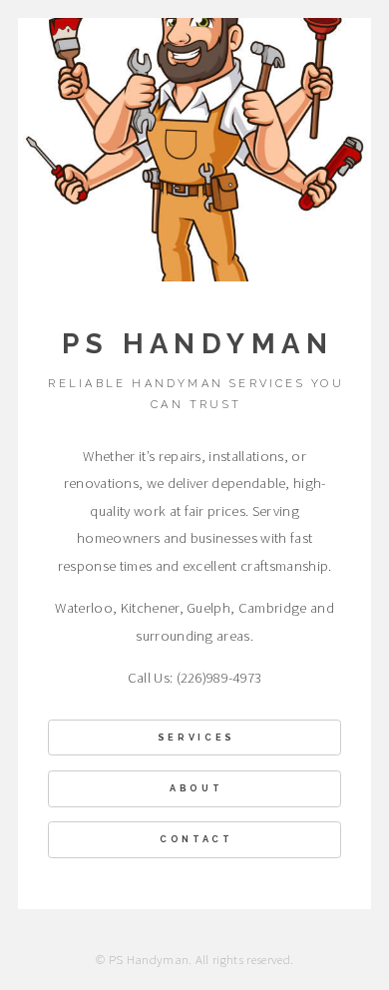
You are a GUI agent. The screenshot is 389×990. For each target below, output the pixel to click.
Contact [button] (196, 838)
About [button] (196, 787)
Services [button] (196, 737)
